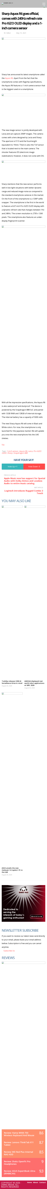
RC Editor (7, 33)
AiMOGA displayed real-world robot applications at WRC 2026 (34, 683)
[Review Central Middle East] (9, 3)
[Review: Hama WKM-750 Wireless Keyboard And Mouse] (23, 1048)
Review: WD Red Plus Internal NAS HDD (18, 1153)
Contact (42, 1182)
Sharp (9, 453)
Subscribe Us (9, 950)
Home (29, 1182)
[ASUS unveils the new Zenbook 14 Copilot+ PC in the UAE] (12, 778)
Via (3, 444)
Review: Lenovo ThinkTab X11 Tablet (19, 1143)
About (35, 1182)
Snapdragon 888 (20, 453)
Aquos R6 (9, 78)
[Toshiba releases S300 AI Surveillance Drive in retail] (12, 591)
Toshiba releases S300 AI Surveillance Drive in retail (12, 682)
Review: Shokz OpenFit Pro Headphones (17, 1162)
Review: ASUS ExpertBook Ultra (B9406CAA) (19, 1172)
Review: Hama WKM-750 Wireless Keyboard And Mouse (19, 1134)
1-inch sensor (12, 451)
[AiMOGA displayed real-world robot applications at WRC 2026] (34, 591)
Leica (30, 451)
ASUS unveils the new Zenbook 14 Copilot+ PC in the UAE (12, 870)
